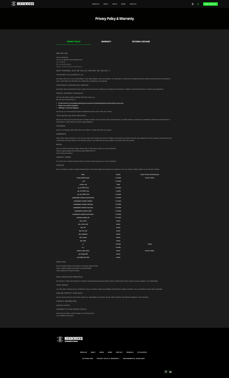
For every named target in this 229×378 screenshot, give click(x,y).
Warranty (106, 41)
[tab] (73, 42)
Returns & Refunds (141, 41)
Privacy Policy (73, 41)
